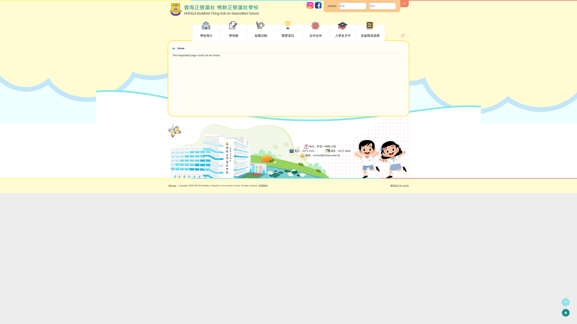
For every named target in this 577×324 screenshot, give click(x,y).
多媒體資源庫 (370, 35)
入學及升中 (343, 35)
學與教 (233, 35)
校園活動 (261, 35)
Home (181, 48)
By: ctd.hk (399, 185)
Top (565, 302)
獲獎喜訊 (288, 35)
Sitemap (172, 185)
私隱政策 (263, 185)
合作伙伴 (315, 35)
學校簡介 (206, 35)
